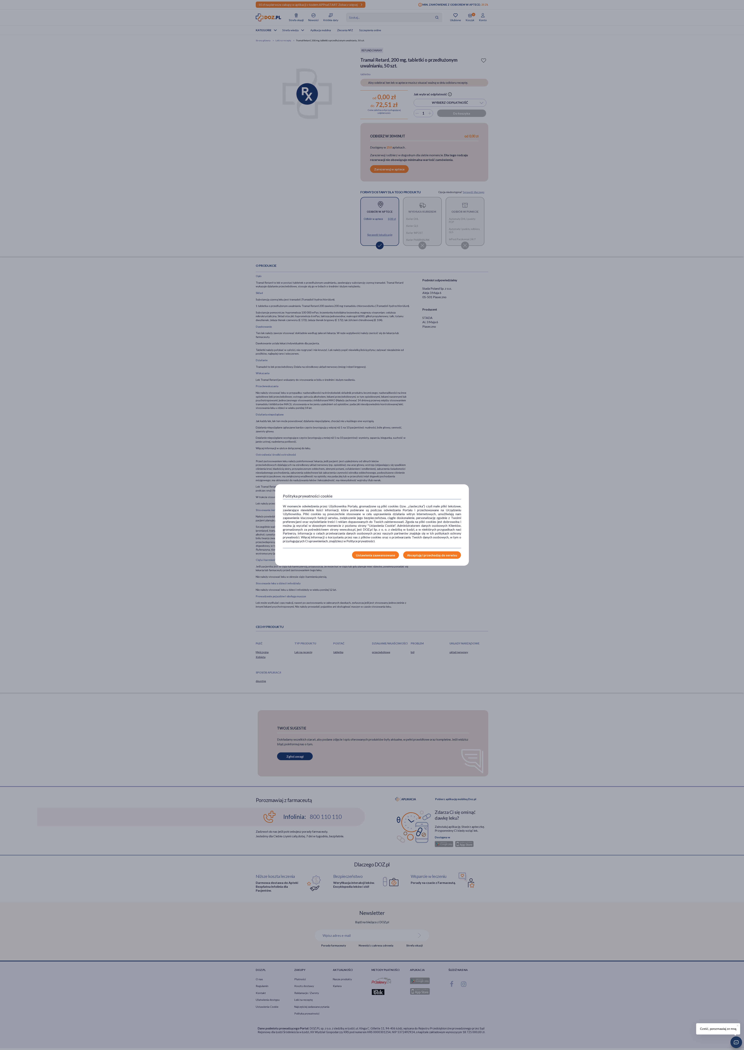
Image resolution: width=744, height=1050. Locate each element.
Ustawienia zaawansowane (375, 555)
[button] (736, 1042)
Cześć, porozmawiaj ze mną (718, 1028)
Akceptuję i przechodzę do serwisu (432, 555)
